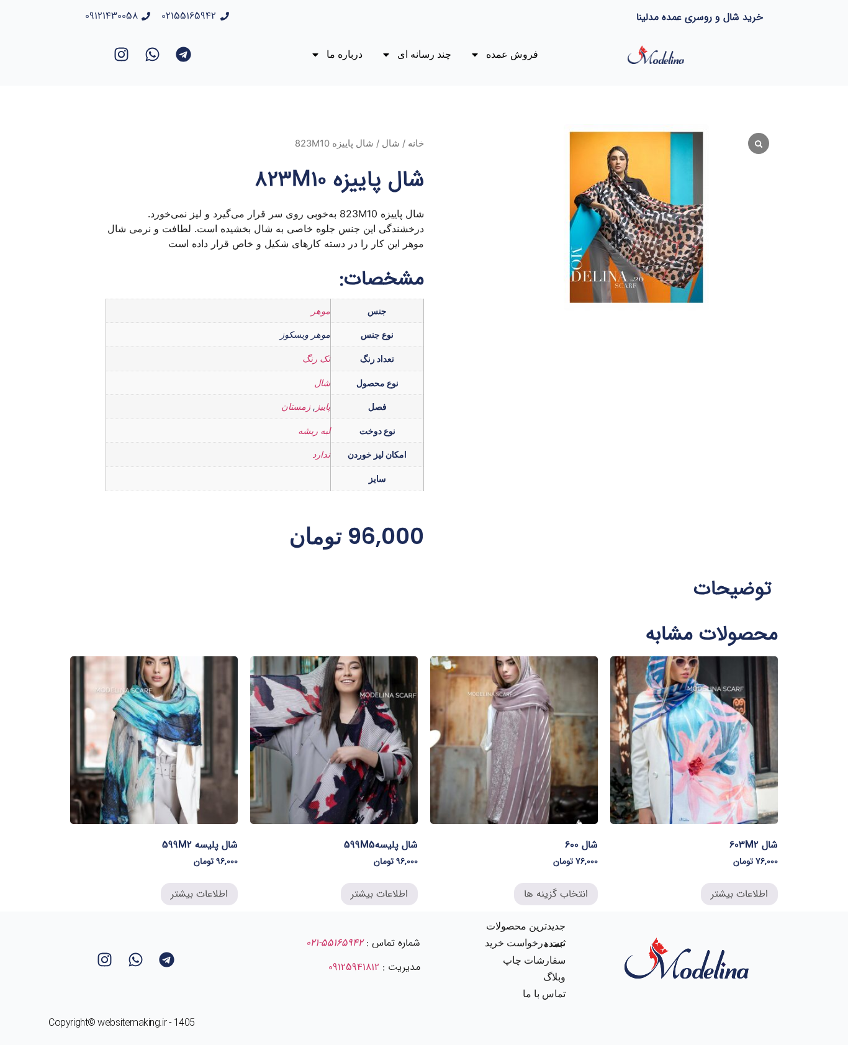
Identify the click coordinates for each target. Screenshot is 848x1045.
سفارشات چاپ (534, 960)
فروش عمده (512, 54)
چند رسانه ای (424, 54)
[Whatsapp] (152, 54)
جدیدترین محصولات (526, 926)
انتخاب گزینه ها (556, 894)
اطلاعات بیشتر (739, 894)
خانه (416, 143)
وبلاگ (554, 977)
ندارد (321, 454)
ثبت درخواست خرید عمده (525, 943)
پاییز (322, 406)
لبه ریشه (314, 430)
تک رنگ (316, 358)
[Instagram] (121, 54)
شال (391, 143)
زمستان (295, 406)
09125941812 (353, 967)
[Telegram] (183, 54)
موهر (320, 310)
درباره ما (345, 54)
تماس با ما (544, 994)
